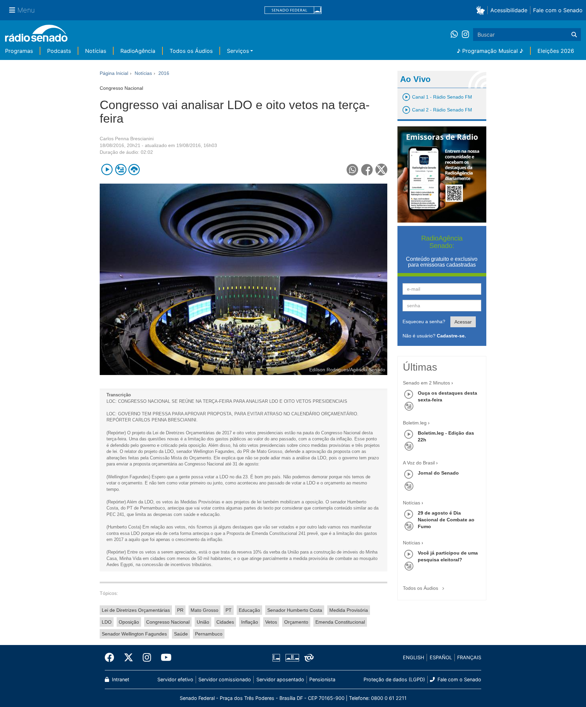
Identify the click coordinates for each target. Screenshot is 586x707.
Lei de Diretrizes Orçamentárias (136, 610)
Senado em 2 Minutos (426, 383)
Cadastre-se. (451, 335)
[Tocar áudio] (107, 169)
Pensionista (322, 679)
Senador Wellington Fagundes (134, 634)
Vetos (271, 622)
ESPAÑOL (441, 657)
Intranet (120, 679)
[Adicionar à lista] (120, 169)
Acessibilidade (508, 10)
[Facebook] (112, 657)
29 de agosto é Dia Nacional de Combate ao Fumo (446, 519)
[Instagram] (465, 34)
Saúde (181, 634)
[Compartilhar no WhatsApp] (352, 169)
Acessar (463, 322)
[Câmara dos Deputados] (277, 657)
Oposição (129, 622)
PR (180, 610)
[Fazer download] (134, 169)
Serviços (238, 50)
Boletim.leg (415, 422)
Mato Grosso (204, 610)
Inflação (249, 622)
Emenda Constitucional (340, 622)
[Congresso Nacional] (291, 657)
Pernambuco (208, 634)
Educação (249, 610)
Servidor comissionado (224, 679)
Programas (19, 50)
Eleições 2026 (556, 50)
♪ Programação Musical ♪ (490, 50)
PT (229, 610)
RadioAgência (137, 50)
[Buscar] (574, 34)
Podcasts (59, 50)
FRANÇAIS (469, 657)
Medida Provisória (348, 610)
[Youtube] (164, 657)
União (203, 622)
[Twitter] (128, 657)
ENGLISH (413, 657)
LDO (107, 622)
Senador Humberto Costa (294, 610)
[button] (481, 10)
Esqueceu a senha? (424, 321)
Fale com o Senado (558, 10)
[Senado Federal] (293, 10)
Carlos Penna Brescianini (127, 138)
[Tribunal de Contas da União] (308, 657)
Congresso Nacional (168, 622)
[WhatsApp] (456, 34)
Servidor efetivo (175, 679)
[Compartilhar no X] (381, 169)
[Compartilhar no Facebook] (367, 169)
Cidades (225, 622)
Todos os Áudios (191, 50)
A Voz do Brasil (419, 462)
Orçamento (296, 622)
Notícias (95, 50)
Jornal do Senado (438, 473)
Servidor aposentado (280, 679)
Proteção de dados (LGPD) (394, 679)
